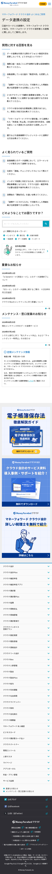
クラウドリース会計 (11, 653)
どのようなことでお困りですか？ (22, 213)
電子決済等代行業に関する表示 (14, 845)
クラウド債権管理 (10, 615)
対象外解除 (34, 235)
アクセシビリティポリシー (39, 845)
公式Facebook (13, 806)
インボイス (10, 235)
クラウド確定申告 (10, 578)
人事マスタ (7, 756)
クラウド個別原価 (10, 641)
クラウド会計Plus (10, 572)
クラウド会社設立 (10, 714)
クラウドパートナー (11, 744)
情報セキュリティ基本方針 (20, 832)
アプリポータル (9, 768)
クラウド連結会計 (10, 647)
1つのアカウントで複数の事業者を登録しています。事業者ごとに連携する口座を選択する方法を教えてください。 (27, 97)
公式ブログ (12, 799)
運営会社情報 (15, 828)
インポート (35, 239)
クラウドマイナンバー (12, 702)
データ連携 (22, 239)
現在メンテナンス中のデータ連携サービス (20, 325)
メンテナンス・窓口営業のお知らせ (20, 791)
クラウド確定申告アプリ (13, 584)
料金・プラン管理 (10, 774)
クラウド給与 (8, 683)
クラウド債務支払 (10, 608)
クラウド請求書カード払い (13, 738)
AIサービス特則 (26, 849)
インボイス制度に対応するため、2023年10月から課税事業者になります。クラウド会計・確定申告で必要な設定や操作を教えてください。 (28, 184)
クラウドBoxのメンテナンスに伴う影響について (22, 301)
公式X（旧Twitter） (16, 813)
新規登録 (42, 4)
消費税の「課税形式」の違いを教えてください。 (27, 194)
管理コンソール (9, 750)
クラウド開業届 (9, 720)
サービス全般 (8, 780)
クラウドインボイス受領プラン (11, 628)
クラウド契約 (8, 708)
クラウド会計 (8, 566)
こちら (31, 381)
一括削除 (9, 239)
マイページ (7, 762)
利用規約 (38, 832)
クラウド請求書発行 (11, 621)
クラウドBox (8, 659)
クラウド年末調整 (10, 689)
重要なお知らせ (12, 788)
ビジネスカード (9, 732)
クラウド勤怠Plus (10, 677)
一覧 (48, 308)
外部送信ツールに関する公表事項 (24, 840)
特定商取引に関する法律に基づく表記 (26, 836)
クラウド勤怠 (8, 671)
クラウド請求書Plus (11, 596)
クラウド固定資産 (10, 635)
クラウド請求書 (9, 590)
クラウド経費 (8, 602)
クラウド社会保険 (10, 696)
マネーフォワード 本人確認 (14, 726)
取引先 (22, 235)
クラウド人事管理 (10, 665)
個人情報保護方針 (31, 828)
